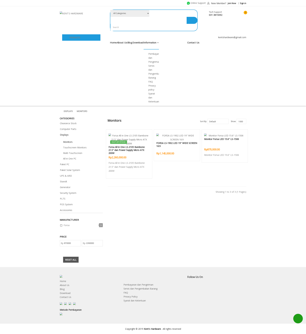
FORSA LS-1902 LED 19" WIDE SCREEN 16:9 (176, 144)
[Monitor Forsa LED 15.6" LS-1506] (224, 136)
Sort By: (203, 121)
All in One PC (69, 158)
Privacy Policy (131, 296)
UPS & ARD (66, 175)
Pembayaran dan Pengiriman (138, 284)
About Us (64, 285)
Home (63, 281)
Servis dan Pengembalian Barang (140, 288)
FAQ (150, 81)
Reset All (70, 259)
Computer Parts (68, 129)
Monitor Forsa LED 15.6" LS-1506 (221, 139)
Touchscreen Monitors (75, 147)
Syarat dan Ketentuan (135, 300)
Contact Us (65, 297)
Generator (65, 187)
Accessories (66, 210)
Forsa (66, 225)
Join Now (232, 3)
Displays (68, 111)
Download (65, 293)
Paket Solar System (70, 170)
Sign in (243, 3)
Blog (62, 289)
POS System (66, 204)
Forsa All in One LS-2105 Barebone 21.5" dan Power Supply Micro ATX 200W (127, 150)
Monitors (82, 111)
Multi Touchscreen (72, 153)
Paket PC (64, 164)
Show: (233, 121)
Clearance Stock (68, 123)
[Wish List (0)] (233, 13)
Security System (68, 192)
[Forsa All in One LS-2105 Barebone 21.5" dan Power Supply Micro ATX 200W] (129, 139)
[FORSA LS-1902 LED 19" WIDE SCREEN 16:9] (176, 137)
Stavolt (63, 181)
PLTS (62, 198)
